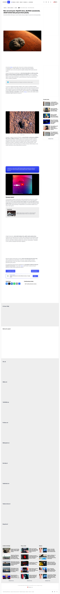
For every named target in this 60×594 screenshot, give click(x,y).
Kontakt (33, 591)
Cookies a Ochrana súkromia (14, 591)
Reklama (27, 591)
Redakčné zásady (22, 591)
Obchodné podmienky (6, 591)
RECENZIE (25, 2)
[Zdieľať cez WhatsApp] (14, 284)
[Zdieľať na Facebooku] (7, 284)
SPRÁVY (17, 2)
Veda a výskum (10, 7)
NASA (11, 67)
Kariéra (30, 591)
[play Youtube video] (22, 184)
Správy (5, 7)
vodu (22, 265)
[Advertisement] (22, 22)
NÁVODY (21, 2)
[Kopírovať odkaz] (19, 284)
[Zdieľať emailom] (17, 284)
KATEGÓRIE (31, 2)
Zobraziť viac (50, 138)
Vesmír (16, 7)
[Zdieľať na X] (9, 284)
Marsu (25, 91)
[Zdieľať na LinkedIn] (12, 284)
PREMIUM (14, 2)
